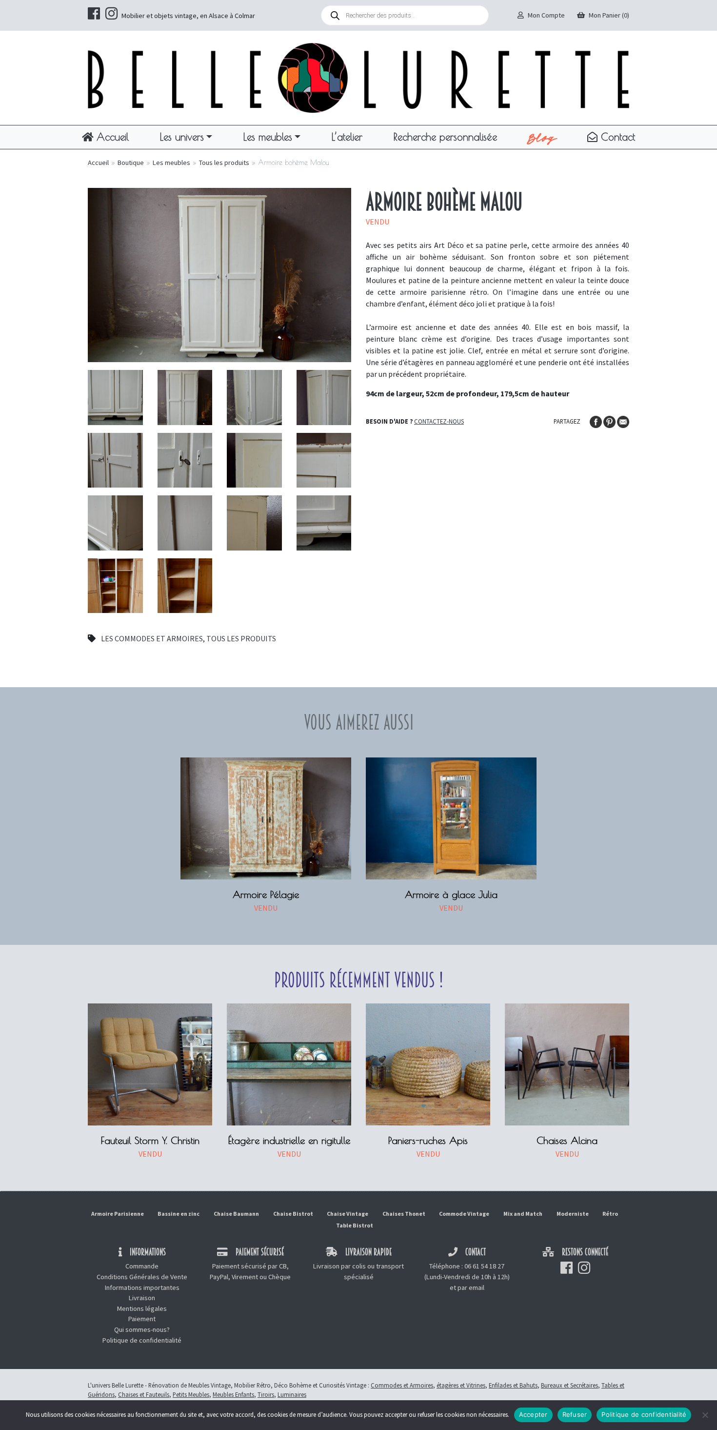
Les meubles (267, 137)
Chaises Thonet (403, 1213)
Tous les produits (224, 162)
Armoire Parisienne (117, 1213)
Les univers (182, 137)
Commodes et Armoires (402, 1385)
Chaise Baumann (236, 1213)
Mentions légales (142, 1308)
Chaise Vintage (347, 1213)
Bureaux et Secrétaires (569, 1385)
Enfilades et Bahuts (513, 1385)
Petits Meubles (191, 1394)
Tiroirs (266, 1394)
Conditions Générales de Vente (142, 1276)
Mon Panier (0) (609, 15)
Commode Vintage (464, 1213)
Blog (542, 137)
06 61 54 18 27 (484, 1266)
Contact (616, 137)
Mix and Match (522, 1213)
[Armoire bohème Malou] (219, 274)
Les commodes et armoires (152, 638)
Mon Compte (546, 15)
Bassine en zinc (178, 1213)
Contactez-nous (439, 421)
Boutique (131, 162)
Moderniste (573, 1213)
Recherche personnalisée (445, 137)
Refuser (574, 1414)
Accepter (533, 1414)
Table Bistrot (354, 1225)
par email (471, 1287)
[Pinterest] (610, 421)
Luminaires (292, 1394)
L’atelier (347, 137)
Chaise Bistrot (293, 1213)
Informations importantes (142, 1287)
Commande (142, 1266)
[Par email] (623, 421)
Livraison (142, 1297)
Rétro (610, 1213)
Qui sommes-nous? (142, 1329)
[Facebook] (596, 421)
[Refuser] (705, 1415)
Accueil (111, 137)
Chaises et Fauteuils (143, 1394)
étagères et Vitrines (461, 1385)
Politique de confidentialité (141, 1340)
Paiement (142, 1318)
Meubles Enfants (233, 1394)
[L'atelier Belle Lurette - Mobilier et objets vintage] (358, 77)
